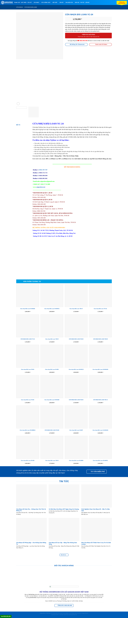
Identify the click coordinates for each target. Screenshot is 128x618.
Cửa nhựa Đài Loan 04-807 (76, 430)
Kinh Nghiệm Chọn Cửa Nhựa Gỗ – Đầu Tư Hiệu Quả (95, 509)
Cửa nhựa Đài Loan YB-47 (76, 308)
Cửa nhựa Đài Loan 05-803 (27, 460)
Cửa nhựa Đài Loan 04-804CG (51, 308)
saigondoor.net (40, 187)
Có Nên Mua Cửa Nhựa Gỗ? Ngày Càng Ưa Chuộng (64, 509)
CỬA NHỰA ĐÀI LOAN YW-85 (52, 430)
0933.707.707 (43, 170)
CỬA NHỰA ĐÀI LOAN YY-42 (28, 339)
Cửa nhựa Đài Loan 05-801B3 (51, 399)
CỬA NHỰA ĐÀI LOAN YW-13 (100, 399)
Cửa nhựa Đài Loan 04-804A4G (100, 369)
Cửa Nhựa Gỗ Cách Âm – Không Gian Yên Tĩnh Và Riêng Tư (31, 509)
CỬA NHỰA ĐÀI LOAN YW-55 (76, 399)
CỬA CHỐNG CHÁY (45, 2)
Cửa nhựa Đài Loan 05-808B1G (27, 430)
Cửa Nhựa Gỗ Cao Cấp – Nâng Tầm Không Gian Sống (63, 543)
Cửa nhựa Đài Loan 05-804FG (100, 460)
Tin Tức (82, 2)
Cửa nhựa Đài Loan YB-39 (51, 339)
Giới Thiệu (23, 2)
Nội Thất (55, 2)
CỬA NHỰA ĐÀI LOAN (30, 7)
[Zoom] (18, 103)
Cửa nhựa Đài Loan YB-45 (51, 460)
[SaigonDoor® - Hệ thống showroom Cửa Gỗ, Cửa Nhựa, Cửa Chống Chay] (7, 2)
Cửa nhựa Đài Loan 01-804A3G (100, 430)
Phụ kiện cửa (69, 2)
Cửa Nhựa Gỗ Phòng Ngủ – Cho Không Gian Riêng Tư (31, 543)
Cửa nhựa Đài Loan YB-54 (27, 369)
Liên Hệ (87, 2)
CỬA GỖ (29, 2)
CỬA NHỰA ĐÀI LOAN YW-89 (100, 339)
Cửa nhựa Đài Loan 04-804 (52, 369)
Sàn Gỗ (61, 2)
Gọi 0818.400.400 (6, 616)
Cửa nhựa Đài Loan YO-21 (100, 308)
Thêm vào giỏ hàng (88, 34)
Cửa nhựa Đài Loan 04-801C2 (76, 369)
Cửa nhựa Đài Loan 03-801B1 (27, 308)
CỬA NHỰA (36, 2)
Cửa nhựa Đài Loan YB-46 (27, 399)
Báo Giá (77, 2)
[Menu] (91, 2)
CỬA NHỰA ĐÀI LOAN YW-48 (76, 339)
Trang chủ (17, 2)
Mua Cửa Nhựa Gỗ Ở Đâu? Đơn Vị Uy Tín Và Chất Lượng (96, 543)
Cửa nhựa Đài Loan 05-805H (76, 460)
